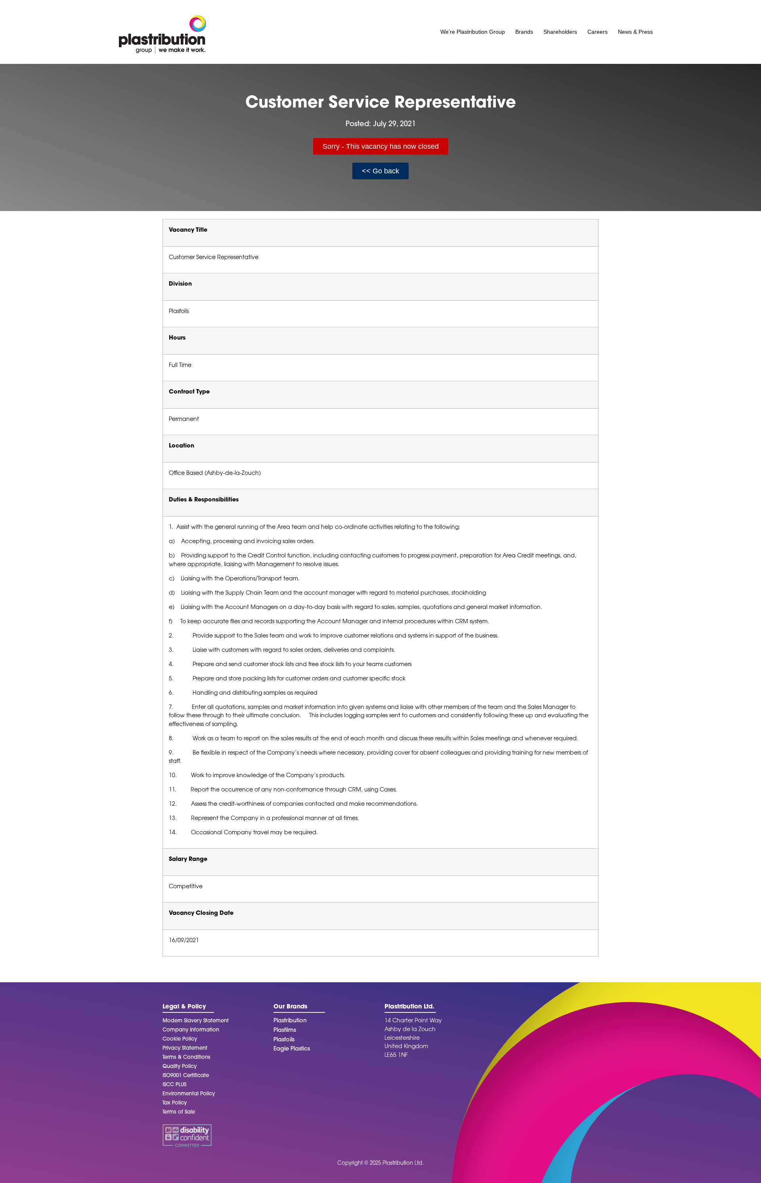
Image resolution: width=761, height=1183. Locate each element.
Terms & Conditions (186, 1057)
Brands (524, 32)
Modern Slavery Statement (196, 1021)
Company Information (191, 1030)
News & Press (635, 32)
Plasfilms (284, 1030)
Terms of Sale (179, 1112)
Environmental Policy (189, 1094)
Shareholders (560, 32)
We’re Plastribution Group (472, 32)
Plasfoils (283, 1040)
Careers (597, 32)
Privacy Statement (185, 1048)
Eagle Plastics (291, 1049)
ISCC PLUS (174, 1084)
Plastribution (290, 1021)
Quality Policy (180, 1066)
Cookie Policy (180, 1039)
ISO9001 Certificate (186, 1075)
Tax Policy (175, 1103)
